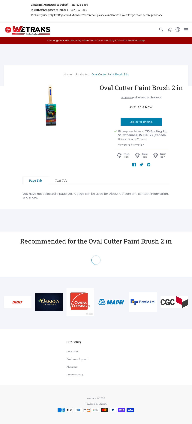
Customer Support (77, 359)
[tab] (35, 180)
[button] (161, 30)
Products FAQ (75, 374)
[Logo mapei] (111, 302)
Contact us (73, 351)
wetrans (91, 398)
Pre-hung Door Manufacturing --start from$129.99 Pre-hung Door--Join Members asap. (96, 40)
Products (82, 74)
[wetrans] (27, 30)
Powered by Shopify (96, 403)
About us (72, 366)
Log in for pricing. (141, 121)
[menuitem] (161, 30)
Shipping (127, 97)
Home (68, 74)
